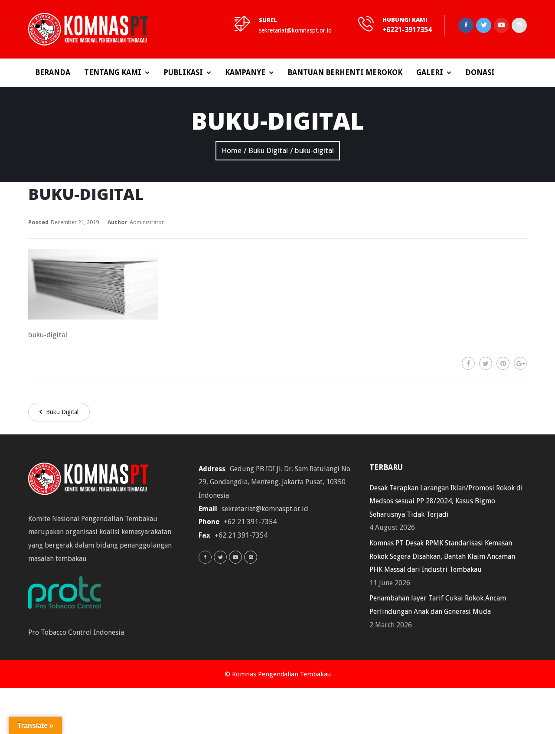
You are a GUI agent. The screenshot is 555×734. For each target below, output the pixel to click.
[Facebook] (468, 363)
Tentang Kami (112, 72)
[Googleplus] (520, 363)
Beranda (52, 72)
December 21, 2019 (75, 222)
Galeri (429, 72)
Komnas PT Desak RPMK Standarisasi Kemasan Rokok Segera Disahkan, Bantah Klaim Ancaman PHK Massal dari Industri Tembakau (442, 556)
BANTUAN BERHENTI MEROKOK (344, 72)
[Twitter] (485, 363)
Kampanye (245, 72)
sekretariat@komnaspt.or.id (295, 30)
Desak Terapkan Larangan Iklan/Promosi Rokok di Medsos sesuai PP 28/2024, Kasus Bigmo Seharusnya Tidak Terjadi (446, 501)
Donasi (480, 72)
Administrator (147, 222)
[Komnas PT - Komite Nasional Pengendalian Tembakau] (88, 29)
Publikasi (183, 72)
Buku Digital (61, 411)
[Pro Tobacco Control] (69, 595)
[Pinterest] (502, 363)
